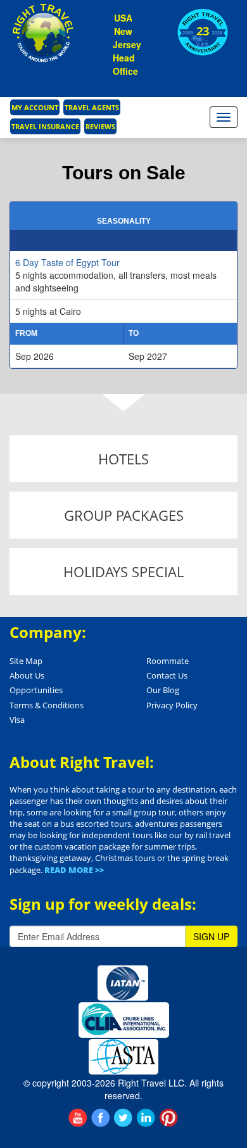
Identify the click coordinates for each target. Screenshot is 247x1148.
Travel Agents (92, 107)
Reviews (100, 126)
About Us (27, 675)
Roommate (167, 660)
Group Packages (124, 515)
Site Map (26, 660)
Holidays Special (123, 571)
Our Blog (162, 690)
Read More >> (74, 870)
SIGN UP (211, 936)
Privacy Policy (172, 705)
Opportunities (36, 690)
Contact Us (166, 675)
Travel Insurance (45, 126)
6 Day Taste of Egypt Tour (67, 262)
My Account (34, 107)
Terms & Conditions (47, 705)
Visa (17, 719)
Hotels (123, 458)
